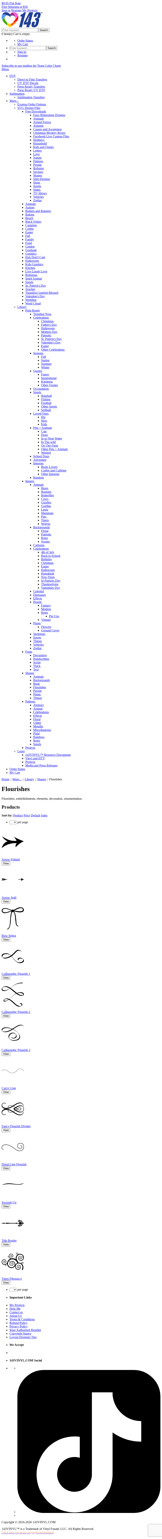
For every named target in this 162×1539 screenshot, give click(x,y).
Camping (31, 225)
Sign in (6, 10)
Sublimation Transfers (31, 97)
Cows (44, 499)
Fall (27, 236)
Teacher (30, 289)
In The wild (48, 442)
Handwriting (41, 659)
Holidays (38, 140)
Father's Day (49, 324)
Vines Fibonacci (12, 1278)
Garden (30, 246)
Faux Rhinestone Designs (49, 115)
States (36, 189)
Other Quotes (49, 385)
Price (27, 815)
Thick (36, 666)
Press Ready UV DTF (31, 90)
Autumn (38, 125)
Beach (29, 218)
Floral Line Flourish (14, 1164)
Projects (30, 747)
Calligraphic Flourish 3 (16, 1050)
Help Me (15, 1308)
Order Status (25, 40)
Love (36, 154)
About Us (15, 1315)
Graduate (31, 250)
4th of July (47, 552)
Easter (29, 232)
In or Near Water (51, 438)
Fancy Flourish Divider (16, 1126)
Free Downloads (35, 111)
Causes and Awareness (47, 129)
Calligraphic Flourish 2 (16, 1012)
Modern (46, 609)
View (6, 863)
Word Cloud (33, 303)
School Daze (41, 456)
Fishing (45, 399)
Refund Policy (18, 1323)
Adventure (39, 459)
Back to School (50, 555)
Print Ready (32, 310)
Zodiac (37, 200)
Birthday (46, 559)
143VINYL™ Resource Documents (48, 754)
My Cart (22, 44)
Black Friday (33, 221)
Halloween (32, 260)
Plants (37, 623)
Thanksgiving (49, 584)
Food (28, 243)
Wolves (45, 523)
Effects (37, 598)
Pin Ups (54, 616)
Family (29, 239)
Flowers (46, 627)
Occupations (41, 388)
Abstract (38, 705)
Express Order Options (31, 104)
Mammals (47, 513)
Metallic (38, 726)
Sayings (38, 172)
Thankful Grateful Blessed (41, 292)
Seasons (38, 353)
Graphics (31, 253)
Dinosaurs (39, 595)
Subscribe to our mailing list (19, 65)
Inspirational (49, 378)
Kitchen (30, 268)
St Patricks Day (50, 580)
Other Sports (49, 406)
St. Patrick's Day (35, 285)
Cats (44, 431)
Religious (31, 275)
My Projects (29, 10)
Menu (5, 69)
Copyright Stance (20, 1333)
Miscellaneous (42, 730)
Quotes (37, 371)
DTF (12, 76)
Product (18, 815)
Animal (37, 708)
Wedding (31, 300)
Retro (44, 538)
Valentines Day (50, 587)
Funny (45, 374)
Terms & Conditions (22, 1319)
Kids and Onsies (43, 147)
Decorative (40, 655)
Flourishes (39, 687)
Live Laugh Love (36, 271)
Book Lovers (49, 467)
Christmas (47, 321)
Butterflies (47, 495)
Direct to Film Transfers (32, 79)
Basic (36, 683)
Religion (38, 168)
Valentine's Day (35, 296)
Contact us (16, 1312)
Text (36, 669)
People (37, 164)
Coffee (29, 228)
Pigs (43, 516)
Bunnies (46, 491)
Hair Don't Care (35, 257)
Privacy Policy (18, 1326)
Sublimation (16, 93)
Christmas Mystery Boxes (49, 132)
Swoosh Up (9, 1202)
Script (36, 662)
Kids (44, 424)
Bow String (9, 935)
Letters (37, 150)
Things (37, 641)
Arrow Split (9, 897)
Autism (29, 207)
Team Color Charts (49, 65)
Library (22, 307)
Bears (44, 488)
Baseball (46, 395)
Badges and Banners (38, 211)
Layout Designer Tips (23, 1337)
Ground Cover (50, 630)
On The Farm (49, 445)
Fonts (28, 651)
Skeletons (39, 634)
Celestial (38, 591)
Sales (44, 815)
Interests (38, 463)
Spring (45, 360)
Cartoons (38, 545)
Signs (36, 182)
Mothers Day (49, 332)
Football (46, 403)
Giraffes (46, 502)
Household (40, 143)
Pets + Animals (42, 427)
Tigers (45, 520)
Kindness (47, 381)
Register (16, 10)
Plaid (36, 733)
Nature (37, 157)
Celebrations (41, 317)
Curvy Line (9, 1088)
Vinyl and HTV (35, 758)
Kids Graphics (34, 264)
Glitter (37, 722)
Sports (37, 186)
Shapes (37, 175)
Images (29, 481)
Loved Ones (41, 413)
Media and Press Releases (41, 765)
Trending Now (42, 314)
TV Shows (40, 193)
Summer (46, 363)
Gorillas (46, 506)
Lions (44, 509)
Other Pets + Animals (54, 449)
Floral (44, 531)
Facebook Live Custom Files (51, 136)
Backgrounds (41, 527)
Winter (45, 367)
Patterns (38, 161)
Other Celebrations (53, 349)
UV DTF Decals (27, 83)
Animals (38, 118)
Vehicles (38, 196)
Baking (29, 214)
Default (35, 815)
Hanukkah (47, 573)
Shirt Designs (41, 179)
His (43, 417)
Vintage (46, 619)
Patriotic (46, 335)
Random (38, 477)
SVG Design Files (28, 108)
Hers (44, 420)
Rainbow (39, 737)
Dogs (44, 435)
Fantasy (46, 605)
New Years (48, 577)
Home (5, 779)
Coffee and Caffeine (53, 470)
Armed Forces (42, 122)
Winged (46, 452)
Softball (46, 410)
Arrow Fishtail (11, 859)
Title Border (9, 1240)
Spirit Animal (33, 278)
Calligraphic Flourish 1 (16, 973)
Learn (21, 751)
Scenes (45, 541)
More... (14, 100)
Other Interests (50, 474)
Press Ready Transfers (31, 86)
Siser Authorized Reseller (25, 1330)
